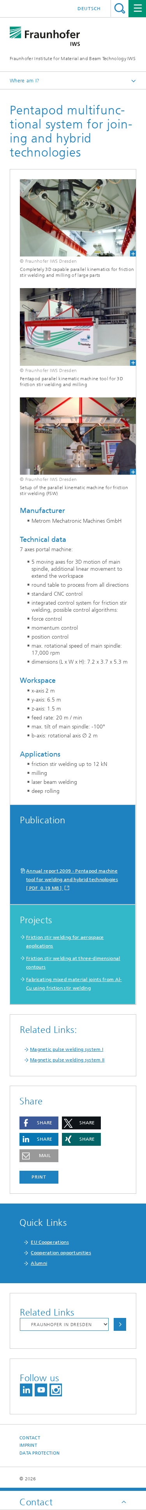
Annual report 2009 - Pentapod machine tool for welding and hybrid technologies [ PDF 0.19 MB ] (72, 879)
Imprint (28, 1445)
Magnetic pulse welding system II (67, 1060)
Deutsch (89, 8)
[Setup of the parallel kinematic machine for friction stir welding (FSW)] (73, 436)
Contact (29, 1438)
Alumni (39, 1263)
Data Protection (39, 1453)
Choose (120, 1324)
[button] (38, 1122)
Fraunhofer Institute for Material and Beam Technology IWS (72, 58)
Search (119, 8)
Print (39, 1177)
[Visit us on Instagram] (55, 1390)
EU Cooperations (50, 1242)
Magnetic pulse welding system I (66, 1049)
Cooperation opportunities (61, 1252)
